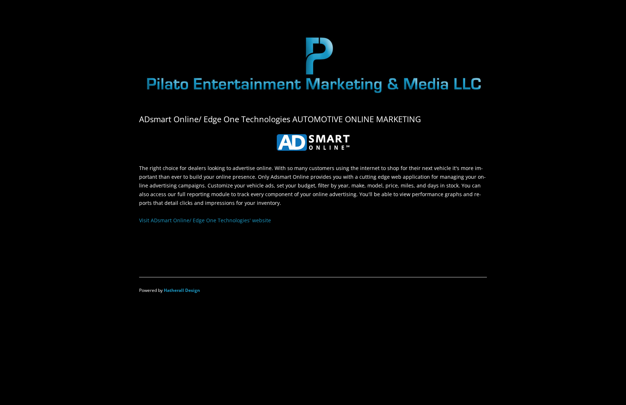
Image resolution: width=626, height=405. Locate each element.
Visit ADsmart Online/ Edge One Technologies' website (205, 220)
